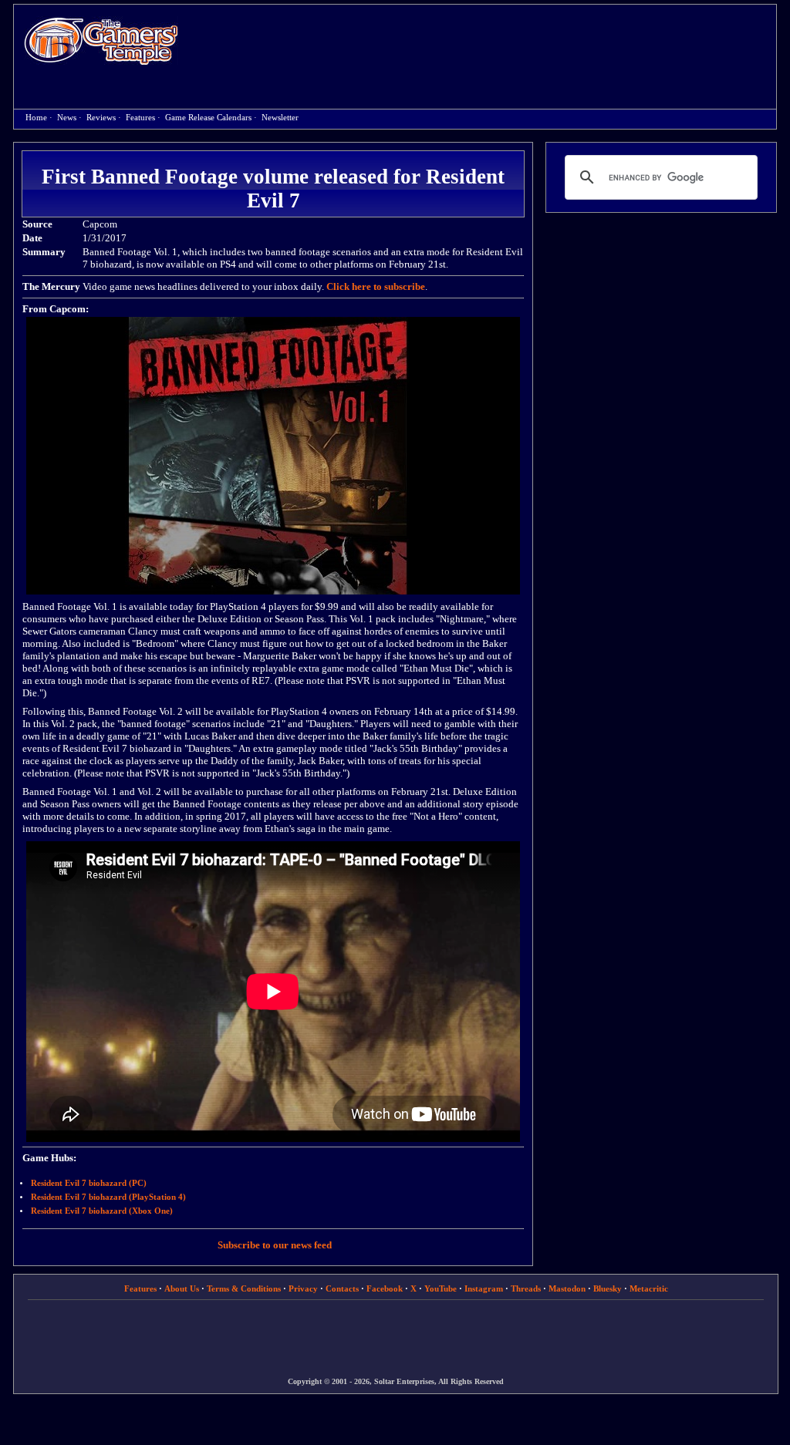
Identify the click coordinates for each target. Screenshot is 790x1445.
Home (101, 40)
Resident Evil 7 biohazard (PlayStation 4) (108, 1197)
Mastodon (567, 1288)
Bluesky (607, 1288)
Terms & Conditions (244, 1288)
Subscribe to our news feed (275, 1245)
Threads (526, 1288)
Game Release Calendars (208, 117)
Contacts (342, 1288)
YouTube (440, 1288)
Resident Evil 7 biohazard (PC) (89, 1183)
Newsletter (280, 117)
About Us (181, 1288)
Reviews (101, 117)
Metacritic (649, 1288)
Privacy (303, 1288)
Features (140, 117)
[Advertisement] (485, 43)
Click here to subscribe (375, 286)
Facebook (384, 1288)
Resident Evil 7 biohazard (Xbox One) (102, 1211)
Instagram (483, 1288)
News (66, 117)
